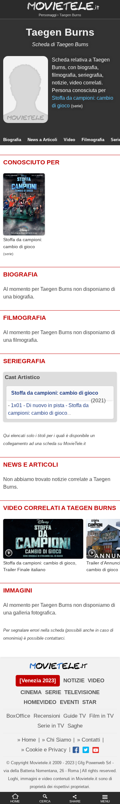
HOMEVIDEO (40, 702)
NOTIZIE (73, 681)
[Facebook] (76, 750)
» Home (26, 740)
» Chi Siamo (56, 740)
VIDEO (96, 681)
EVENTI (69, 702)
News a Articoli (42, 139)
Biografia (12, 139)
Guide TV (74, 716)
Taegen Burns (60, 32)
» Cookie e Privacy (44, 750)
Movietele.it (60, 5)
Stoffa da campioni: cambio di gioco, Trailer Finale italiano (39, 566)
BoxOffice (18, 716)
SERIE (53, 692)
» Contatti (88, 740)
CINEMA (31, 692)
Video (69, 139)
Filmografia (93, 139)
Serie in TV (50, 726)
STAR (89, 702)
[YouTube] (95, 750)
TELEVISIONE (82, 692)
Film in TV (101, 716)
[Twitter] (86, 750)
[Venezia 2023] (38, 681)
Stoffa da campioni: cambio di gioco (22, 243)
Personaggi (47, 15)
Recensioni (47, 716)
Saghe (75, 726)
